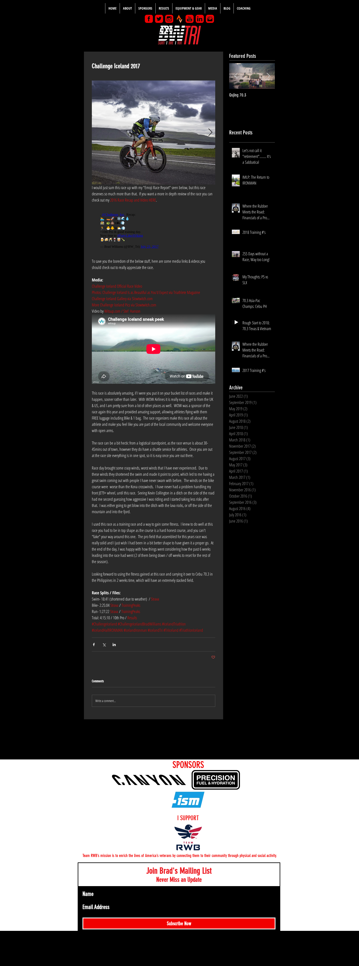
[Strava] (179, 19)
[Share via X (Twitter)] (104, 644)
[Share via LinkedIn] (114, 644)
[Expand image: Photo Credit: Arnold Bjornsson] (153, 132)
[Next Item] (268, 76)
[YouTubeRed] (190, 19)
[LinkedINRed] (200, 19)
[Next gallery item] (210, 133)
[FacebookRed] (149, 19)
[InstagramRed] (169, 19)
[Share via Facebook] (94, 644)
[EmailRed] (210, 19)
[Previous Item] (236, 76)
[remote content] (153, 230)
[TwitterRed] (159, 19)
